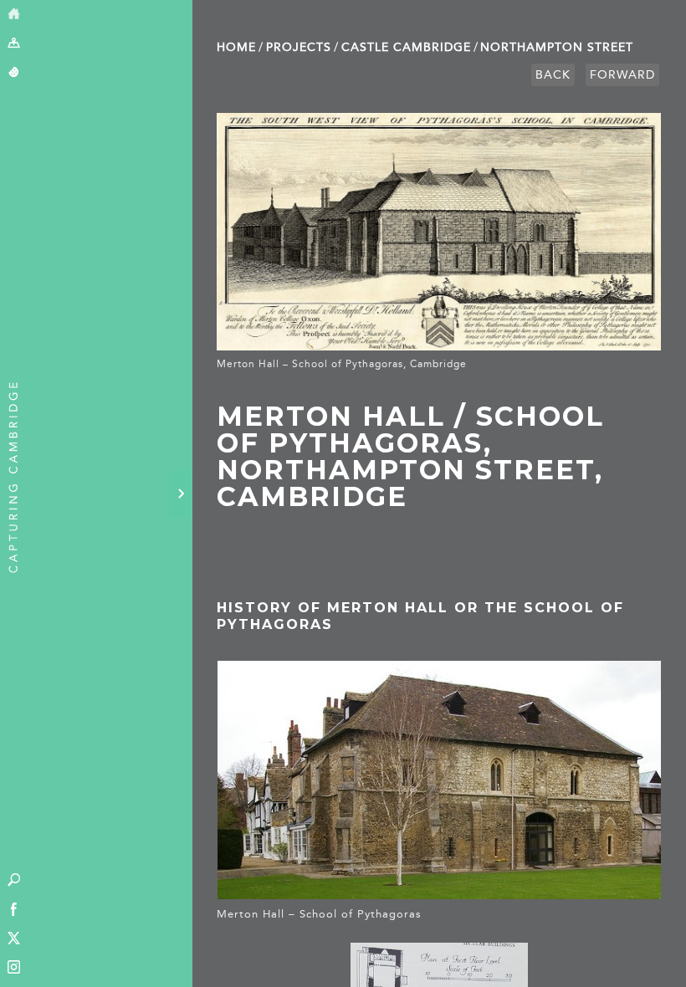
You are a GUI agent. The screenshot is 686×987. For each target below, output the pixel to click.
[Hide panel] (180, 493)
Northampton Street (556, 47)
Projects (298, 47)
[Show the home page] (14, 14)
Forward (622, 75)
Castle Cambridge (406, 47)
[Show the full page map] (14, 44)
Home (236, 47)
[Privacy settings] (14, 73)
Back (553, 75)
